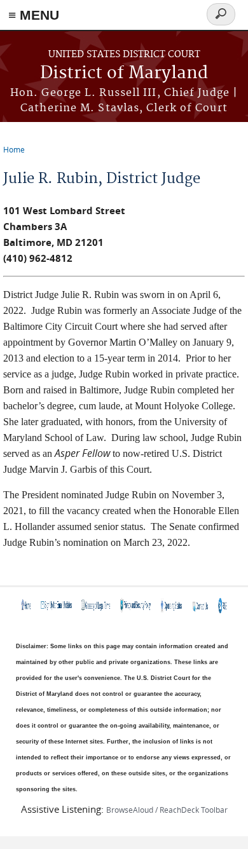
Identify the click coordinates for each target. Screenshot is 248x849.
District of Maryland (124, 73)
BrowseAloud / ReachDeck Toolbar (167, 810)
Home (14, 149)
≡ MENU (33, 15)
